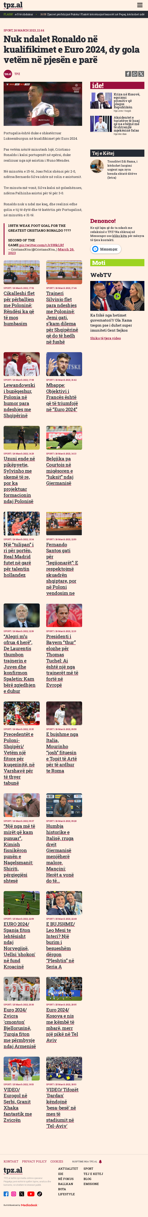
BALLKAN (65, 1184)
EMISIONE (91, 1184)
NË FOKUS (66, 1179)
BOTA (62, 1189)
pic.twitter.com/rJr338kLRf (41, 245)
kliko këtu (119, 236)
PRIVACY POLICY (34, 1161)
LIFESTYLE (66, 1194)
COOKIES (56, 1161)
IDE (60, 1173)
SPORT (88, 1168)
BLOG (87, 1179)
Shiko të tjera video (105, 338)
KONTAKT (11, 1161)
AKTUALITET (68, 1168)
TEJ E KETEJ (93, 1173)
